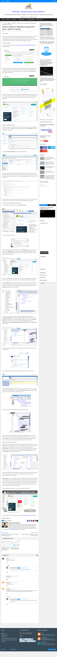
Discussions (3, 641)
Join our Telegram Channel (31, 17)
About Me (8, 19)
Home (3, 1)
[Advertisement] (47, 196)
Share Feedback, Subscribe (8, 22)
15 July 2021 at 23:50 (23, 599)
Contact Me (39, 19)
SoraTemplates (8, 649)
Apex (21, 639)
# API (5, 520)
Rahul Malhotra (13, 599)
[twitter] (52, 1)
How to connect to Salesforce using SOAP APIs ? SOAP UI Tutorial (15, 548)
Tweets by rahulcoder (44, 223)
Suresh (7, 558)
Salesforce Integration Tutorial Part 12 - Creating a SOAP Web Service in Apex (6, 548)
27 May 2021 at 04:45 (13, 582)
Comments (43, 186)
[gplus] (53, 649)
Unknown (8, 582)
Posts (42, 184)
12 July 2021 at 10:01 (13, 589)
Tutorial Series (30, 19)
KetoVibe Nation (43, 642)
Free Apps (13, 19)
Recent (52, 205)
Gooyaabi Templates (19, 649)
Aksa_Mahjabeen (44, 637)
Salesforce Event (31, 641)
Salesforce (22, 641)
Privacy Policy (3, 636)
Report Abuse (42, 277)
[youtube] (55, 1)
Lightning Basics (28, 639)
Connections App (13, 529)
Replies (8, 565)
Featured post (43, 205)
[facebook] (53, 1)
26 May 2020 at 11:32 (12, 558)
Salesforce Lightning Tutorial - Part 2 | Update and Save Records (50, 158)
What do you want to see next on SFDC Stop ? (9, 639)
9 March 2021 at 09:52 (15, 576)
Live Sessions (21, 19)
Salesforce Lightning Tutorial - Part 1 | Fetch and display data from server (50, 163)
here (52, 75)
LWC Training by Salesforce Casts (46, 121)
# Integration (10, 520)
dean (42, 633)
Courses (8, 1)
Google (32, 524)
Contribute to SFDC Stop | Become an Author (9, 638)
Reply (7, 572)
